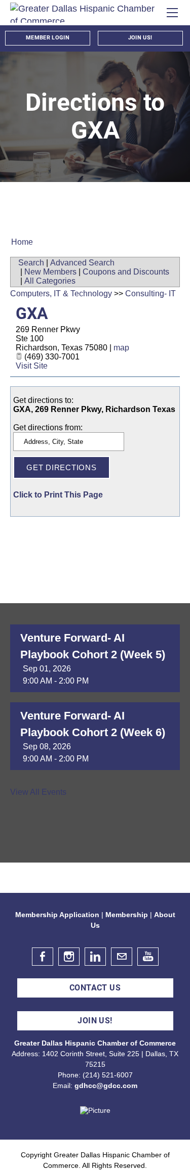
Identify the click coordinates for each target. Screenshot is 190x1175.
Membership (126, 915)
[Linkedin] (95, 956)
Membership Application (57, 915)
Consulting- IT (150, 293)
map (121, 347)
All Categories (49, 281)
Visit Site (32, 365)
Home (22, 242)
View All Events (38, 792)
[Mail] (121, 956)
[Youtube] (148, 956)
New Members (50, 271)
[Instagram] (69, 956)
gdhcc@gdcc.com (105, 1085)
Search (31, 262)
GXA (32, 313)
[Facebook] (42, 956)
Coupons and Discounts (126, 271)
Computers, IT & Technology (61, 293)
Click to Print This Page (58, 494)
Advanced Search (82, 262)
